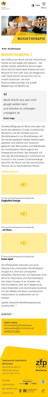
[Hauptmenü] (43, 3)
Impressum (8, 392)
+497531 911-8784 (12, 331)
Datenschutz (8, 384)
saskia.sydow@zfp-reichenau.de (19, 328)
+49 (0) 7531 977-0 (11, 373)
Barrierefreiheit (9, 388)
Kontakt (6, 380)
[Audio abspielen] (24, 185)
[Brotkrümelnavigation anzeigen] (4, 48)
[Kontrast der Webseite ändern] (32, 5)
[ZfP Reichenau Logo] (6, 6)
